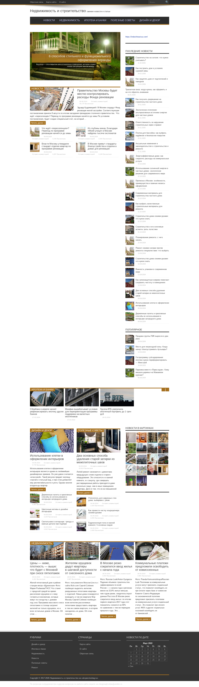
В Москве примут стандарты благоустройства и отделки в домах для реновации (102, 146)
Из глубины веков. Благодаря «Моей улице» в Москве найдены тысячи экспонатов (102, 130)
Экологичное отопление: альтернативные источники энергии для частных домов (151, 112)
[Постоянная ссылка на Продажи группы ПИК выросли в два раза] (129, 343)
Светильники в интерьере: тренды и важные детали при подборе (57, 523)
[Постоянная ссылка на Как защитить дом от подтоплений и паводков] (129, 86)
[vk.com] (144, 2)
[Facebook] (134, 2)
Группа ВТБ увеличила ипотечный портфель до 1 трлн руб (115, 411)
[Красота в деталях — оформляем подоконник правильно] (152, 459)
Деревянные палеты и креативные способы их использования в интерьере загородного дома (151, 316)
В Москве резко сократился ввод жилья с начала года (116, 566)
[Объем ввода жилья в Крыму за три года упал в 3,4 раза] (142, 459)
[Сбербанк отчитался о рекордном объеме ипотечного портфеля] (131, 448)
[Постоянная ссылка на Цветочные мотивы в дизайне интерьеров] (34, 517)
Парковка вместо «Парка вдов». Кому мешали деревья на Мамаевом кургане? (152, 372)
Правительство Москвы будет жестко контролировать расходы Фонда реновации (97, 94)
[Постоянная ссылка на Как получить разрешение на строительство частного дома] (129, 106)
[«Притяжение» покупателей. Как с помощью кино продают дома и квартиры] (163, 448)
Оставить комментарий (99, 101)
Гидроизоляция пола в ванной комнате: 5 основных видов (101, 524)
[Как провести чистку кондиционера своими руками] (131, 470)
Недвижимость (69, 20)
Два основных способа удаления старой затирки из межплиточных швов (150, 293)
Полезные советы (123, 20)
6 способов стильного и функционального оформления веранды (80, 58)
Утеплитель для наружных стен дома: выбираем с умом (102, 499)
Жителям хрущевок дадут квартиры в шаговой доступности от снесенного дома (81, 568)
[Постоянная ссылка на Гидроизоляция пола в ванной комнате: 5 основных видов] (81, 530)
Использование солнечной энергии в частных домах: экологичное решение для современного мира (152, 171)
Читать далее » (38, 123)
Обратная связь (36, 2)
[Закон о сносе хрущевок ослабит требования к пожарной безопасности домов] (152, 437)
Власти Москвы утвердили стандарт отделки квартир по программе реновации (56, 146)
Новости (49, 20)
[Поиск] (167, 2)
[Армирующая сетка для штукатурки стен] (131, 437)
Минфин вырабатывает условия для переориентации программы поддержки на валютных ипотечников (81, 413)
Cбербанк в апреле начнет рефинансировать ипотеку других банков (47, 411)
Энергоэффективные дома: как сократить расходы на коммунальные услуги (152, 158)
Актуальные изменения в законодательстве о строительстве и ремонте (152, 146)
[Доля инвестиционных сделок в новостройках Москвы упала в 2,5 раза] (163, 437)
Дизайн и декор (149, 20)
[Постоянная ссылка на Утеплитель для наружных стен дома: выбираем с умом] (81, 506)
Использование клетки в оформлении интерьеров (47, 457)
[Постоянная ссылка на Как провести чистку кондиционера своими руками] (81, 518)
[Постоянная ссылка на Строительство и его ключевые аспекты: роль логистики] (129, 233)
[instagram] (141, 2)
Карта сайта (51, 2)
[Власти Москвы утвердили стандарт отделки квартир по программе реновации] (163, 470)
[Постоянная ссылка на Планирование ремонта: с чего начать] (129, 244)
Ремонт (34, 667)
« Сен (130, 666)
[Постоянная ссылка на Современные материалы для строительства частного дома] (129, 200)
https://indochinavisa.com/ (136, 37)
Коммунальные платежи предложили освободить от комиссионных (152, 566)
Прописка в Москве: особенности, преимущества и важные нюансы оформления (150, 183)
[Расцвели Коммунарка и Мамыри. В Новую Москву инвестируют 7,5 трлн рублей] (142, 470)
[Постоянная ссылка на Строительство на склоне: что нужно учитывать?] (129, 64)
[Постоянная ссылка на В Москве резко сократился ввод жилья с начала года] (117, 559)
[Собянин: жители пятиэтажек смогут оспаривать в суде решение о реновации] (152, 470)
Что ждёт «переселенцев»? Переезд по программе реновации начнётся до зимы (56, 130)
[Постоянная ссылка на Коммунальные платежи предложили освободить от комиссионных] (152, 559)
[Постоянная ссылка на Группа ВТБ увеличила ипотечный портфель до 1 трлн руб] (117, 406)
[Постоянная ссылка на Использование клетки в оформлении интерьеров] (129, 310)
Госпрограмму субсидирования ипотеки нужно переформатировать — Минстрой (151, 360)
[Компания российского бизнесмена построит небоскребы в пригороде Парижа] (142, 481)
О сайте (62, 2)
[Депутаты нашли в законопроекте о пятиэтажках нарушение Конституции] (152, 448)
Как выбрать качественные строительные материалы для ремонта (149, 206)
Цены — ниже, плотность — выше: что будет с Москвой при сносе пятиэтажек (45, 568)
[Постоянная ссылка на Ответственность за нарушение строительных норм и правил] (129, 129)
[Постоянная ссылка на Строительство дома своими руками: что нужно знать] (129, 223)
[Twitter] (137, 2)
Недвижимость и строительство (58, 11)
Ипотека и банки (95, 20)
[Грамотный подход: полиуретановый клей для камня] (142, 437)
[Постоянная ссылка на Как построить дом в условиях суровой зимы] (129, 75)
